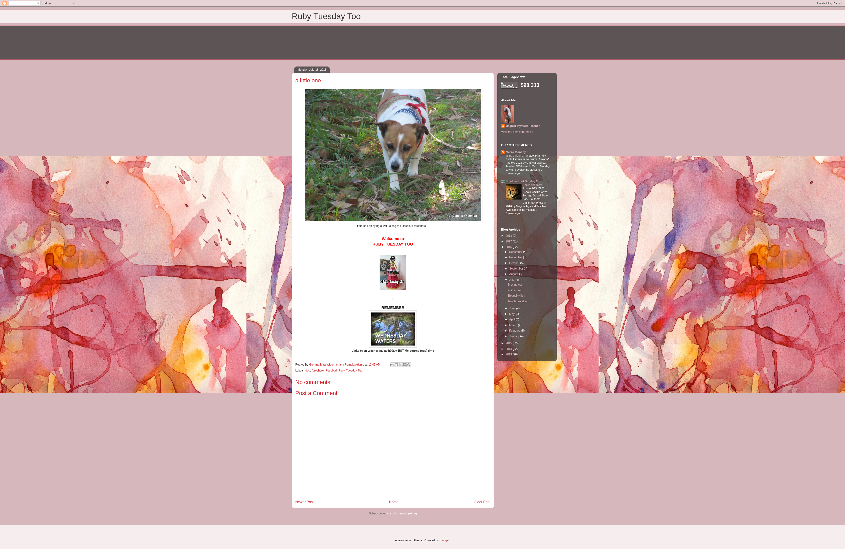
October (514, 263)
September (516, 268)
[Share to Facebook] (404, 364)
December (516, 251)
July (512, 279)
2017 (509, 241)
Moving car (515, 284)
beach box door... (519, 301)
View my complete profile (517, 131)
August (514, 274)
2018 (509, 235)
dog (307, 370)
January (514, 336)
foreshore (318, 370)
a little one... (516, 290)
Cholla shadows (533, 185)
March (513, 325)
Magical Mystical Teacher (522, 126)
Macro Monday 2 (517, 152)
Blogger (444, 540)
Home (394, 502)
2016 (509, 247)
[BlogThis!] (396, 364)
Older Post (482, 502)
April (512, 319)
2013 (509, 354)
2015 (509, 343)
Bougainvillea (516, 295)
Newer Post (304, 502)
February (515, 330)
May (512, 314)
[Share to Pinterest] (408, 364)
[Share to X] (400, 364)
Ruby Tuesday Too (326, 16)
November (516, 257)
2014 (509, 349)
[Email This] (392, 364)
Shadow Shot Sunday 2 (522, 181)
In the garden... (515, 155)
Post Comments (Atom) (402, 513)
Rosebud (331, 370)
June (512, 308)
